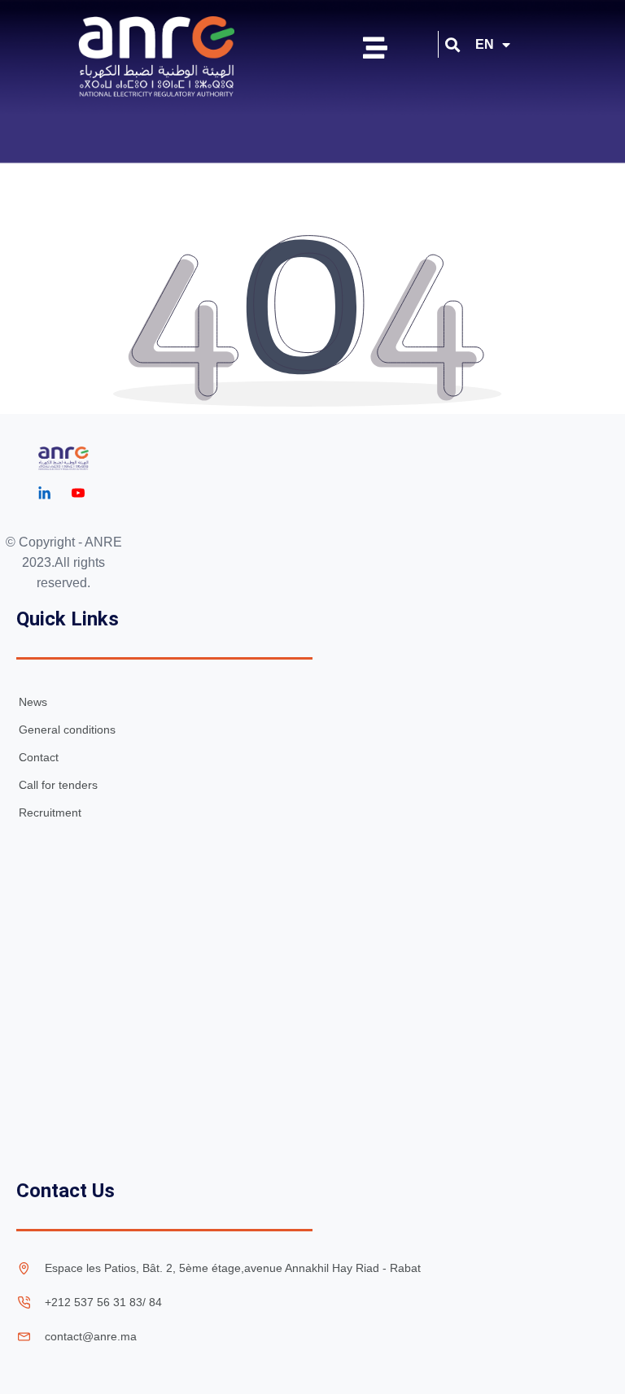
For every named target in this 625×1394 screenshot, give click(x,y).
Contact (39, 757)
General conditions (67, 729)
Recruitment (50, 812)
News (33, 701)
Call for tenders (58, 784)
